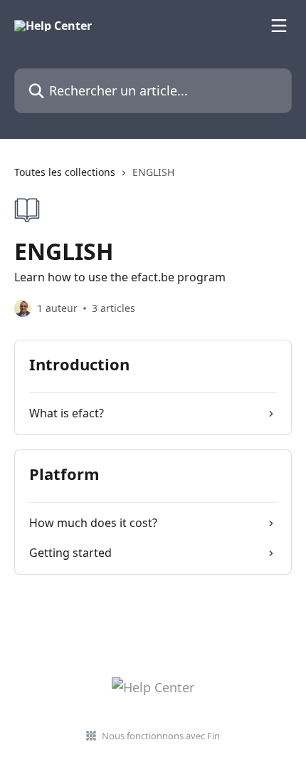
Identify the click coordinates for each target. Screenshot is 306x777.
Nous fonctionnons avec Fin (161, 735)
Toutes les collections (64, 172)
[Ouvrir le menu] (279, 25)
